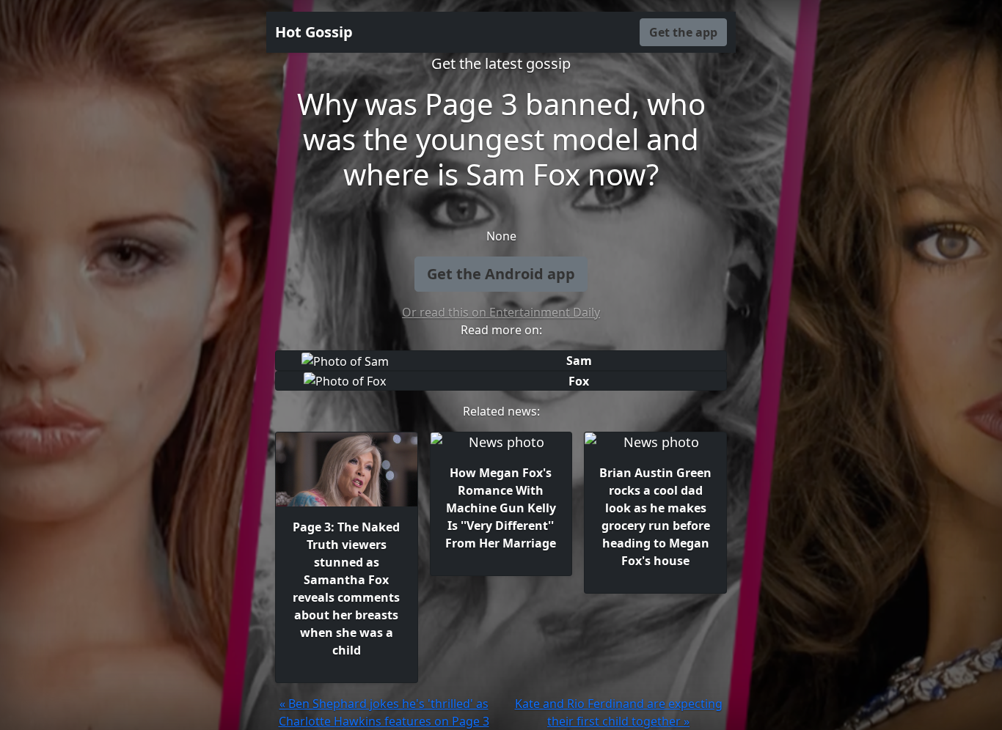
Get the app (683, 32)
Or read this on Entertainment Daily (501, 312)
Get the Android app (501, 274)
